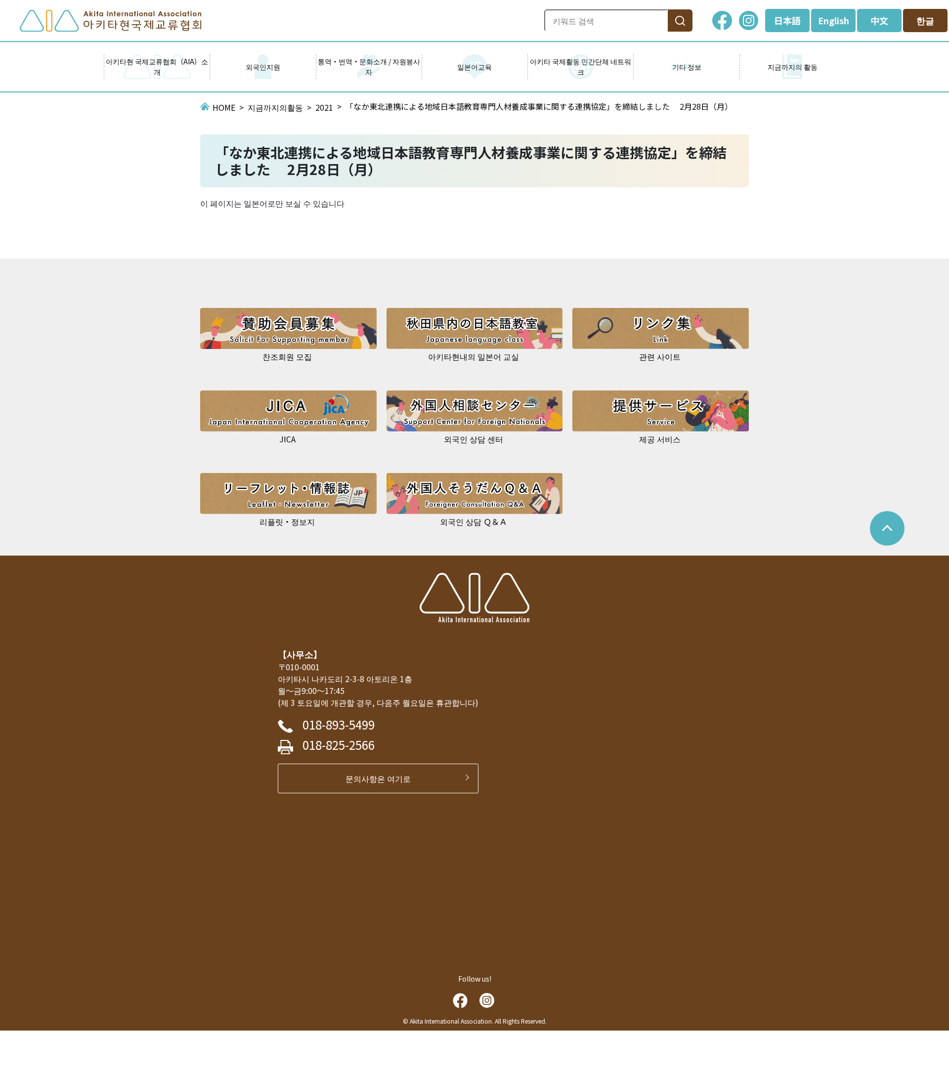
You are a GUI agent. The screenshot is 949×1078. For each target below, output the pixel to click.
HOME (224, 107)
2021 (324, 107)
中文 (879, 20)
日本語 (787, 20)
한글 (925, 20)
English (833, 20)
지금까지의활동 (275, 107)
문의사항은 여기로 (382, 778)
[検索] (680, 20)
